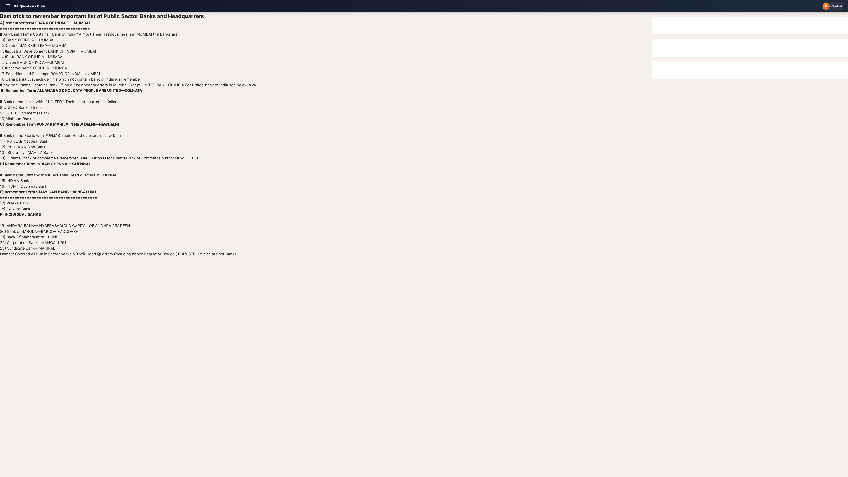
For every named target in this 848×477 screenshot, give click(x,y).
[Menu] (8, 6)
